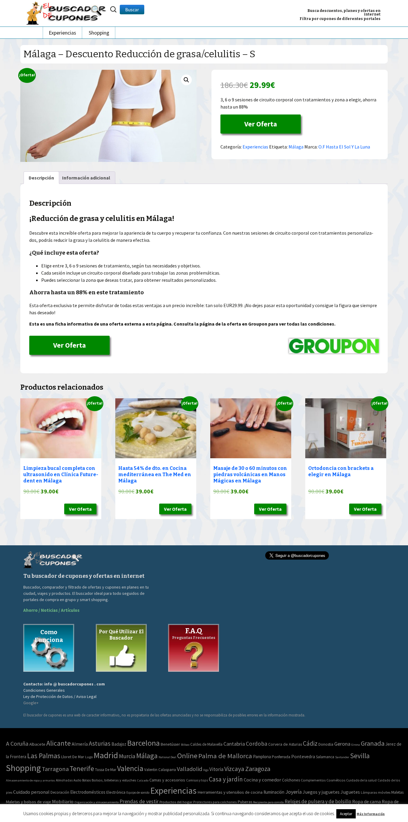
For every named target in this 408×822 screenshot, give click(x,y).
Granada (372, 743)
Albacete (37, 744)
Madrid (105, 755)
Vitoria (216, 769)
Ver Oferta (260, 124)
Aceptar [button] (346, 813)
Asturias (100, 743)
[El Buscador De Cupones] (66, 12)
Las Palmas (43, 755)
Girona (355, 745)
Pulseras (245, 801)
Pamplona (262, 756)
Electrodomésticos (87, 792)
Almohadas (64, 780)
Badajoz (118, 744)
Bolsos (86, 780)
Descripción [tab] (41, 178)
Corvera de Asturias (285, 744)
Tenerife (82, 768)
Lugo (89, 757)
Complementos (313, 780)
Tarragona (55, 769)
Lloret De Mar (72, 756)
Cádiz (310, 743)
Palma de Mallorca (225, 756)
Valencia (130, 768)
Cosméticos (335, 780)
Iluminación (273, 792)
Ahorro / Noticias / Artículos (51, 610)
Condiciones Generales (44, 690)
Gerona (342, 743)
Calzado (142, 780)
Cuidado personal (31, 792)
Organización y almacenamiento (96, 802)
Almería (80, 744)
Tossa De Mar (105, 769)
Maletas (397, 792)
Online (187, 755)
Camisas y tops (197, 780)
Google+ (31, 702)
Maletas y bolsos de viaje (28, 801)
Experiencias (62, 32)
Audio (77, 780)
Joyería (293, 791)
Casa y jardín (226, 779)
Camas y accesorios (167, 780)
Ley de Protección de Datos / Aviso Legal (59, 696)
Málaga (296, 147)
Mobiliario (62, 801)
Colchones (291, 780)
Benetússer (170, 744)
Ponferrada (281, 756)
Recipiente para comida (268, 802)
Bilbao (185, 745)
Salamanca (325, 756)
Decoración (59, 792)
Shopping (99, 32)
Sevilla (360, 755)
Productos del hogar (175, 802)
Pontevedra (303, 756)
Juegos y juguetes (321, 792)
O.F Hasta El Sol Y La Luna (344, 147)
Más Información (371, 814)
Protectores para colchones (215, 802)
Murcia (127, 756)
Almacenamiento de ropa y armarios (30, 780)
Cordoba (256, 743)
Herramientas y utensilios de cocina (230, 792)
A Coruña (17, 743)
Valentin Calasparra (160, 769)
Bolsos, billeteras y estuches (114, 780)
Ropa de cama (366, 801)
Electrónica (115, 792)
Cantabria (234, 743)
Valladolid (189, 769)
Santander (342, 757)
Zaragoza (257, 768)
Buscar (132, 10)
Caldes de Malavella (206, 744)
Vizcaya (234, 769)
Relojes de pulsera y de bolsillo (318, 801)
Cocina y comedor (262, 779)
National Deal (167, 757)
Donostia (325, 744)
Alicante (58, 743)
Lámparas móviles (375, 792)
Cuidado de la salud (361, 780)
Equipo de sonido (137, 792)
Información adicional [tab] (86, 178)
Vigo (205, 770)
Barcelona (143, 743)
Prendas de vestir (139, 801)
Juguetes (350, 792)
